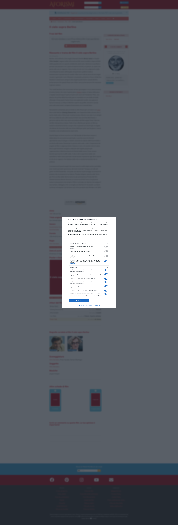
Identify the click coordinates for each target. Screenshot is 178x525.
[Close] (113, 219)
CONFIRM (79, 300)
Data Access (89, 305)
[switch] (106, 246)
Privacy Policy (97, 305)
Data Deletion (81, 305)
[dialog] (89, 262)
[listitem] (89, 243)
